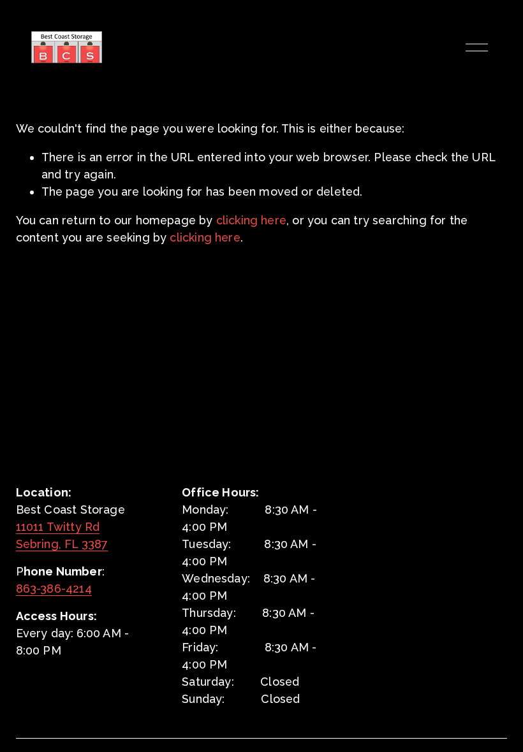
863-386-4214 (54, 588)
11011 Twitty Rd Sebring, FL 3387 (62, 535)
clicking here (251, 220)
